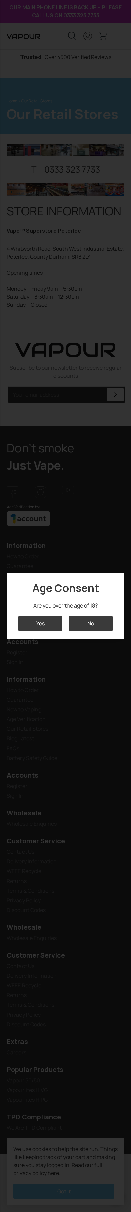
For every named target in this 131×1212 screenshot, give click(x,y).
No (90, 623)
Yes (40, 623)
